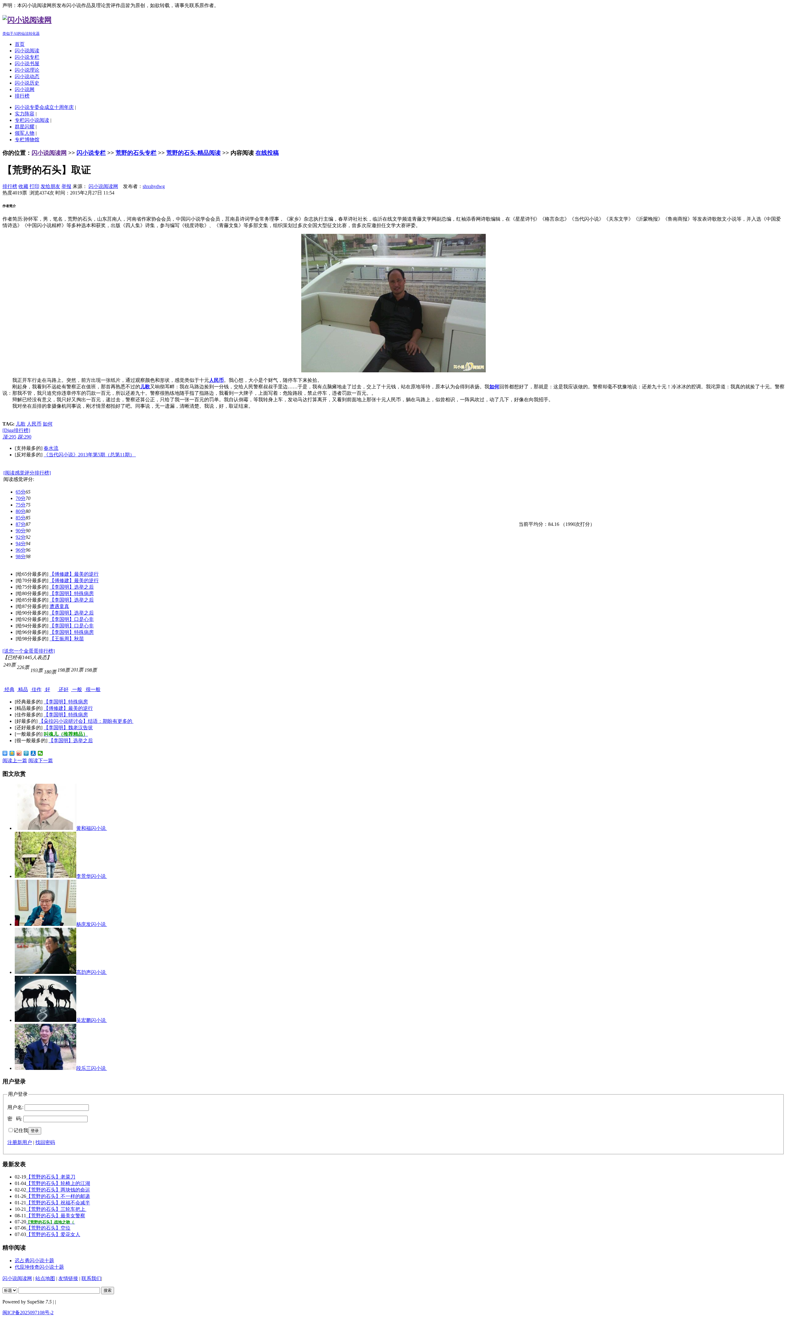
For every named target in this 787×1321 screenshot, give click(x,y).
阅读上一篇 (14, 760)
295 (9, 436)
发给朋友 (50, 186)
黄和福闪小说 (91, 828)
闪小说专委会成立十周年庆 (44, 107)
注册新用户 (19, 1142)
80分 (21, 511)
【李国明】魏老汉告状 (68, 727)
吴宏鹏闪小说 (91, 1020)
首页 (20, 44)
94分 (21, 543)
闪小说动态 (27, 76)
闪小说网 (24, 89)
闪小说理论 (27, 70)
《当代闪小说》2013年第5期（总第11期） (90, 454)
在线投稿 (267, 153)
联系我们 (91, 1278)
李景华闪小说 (91, 876)
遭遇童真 (59, 606)
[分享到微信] (40, 753)
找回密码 (45, 1142)
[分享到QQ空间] (12, 753)
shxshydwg (154, 186)
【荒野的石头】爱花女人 (53, 1234)
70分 (21, 498)
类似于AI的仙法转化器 (21, 33)
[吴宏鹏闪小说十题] (45, 1020)
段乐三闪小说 (91, 1068)
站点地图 (45, 1278)
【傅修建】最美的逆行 (74, 574)
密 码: (14, 1118)
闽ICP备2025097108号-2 (27, 1312)
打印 (34, 186)
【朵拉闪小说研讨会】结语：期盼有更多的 (86, 721)
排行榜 (22, 95)
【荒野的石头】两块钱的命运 (58, 1189)
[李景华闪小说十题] (45, 876)
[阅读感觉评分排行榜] (27, 472)
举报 (66, 186)
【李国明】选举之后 (71, 587)
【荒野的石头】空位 (48, 1228)
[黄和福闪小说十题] (45, 828)
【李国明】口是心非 (71, 619)
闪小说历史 (27, 83)
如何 (48, 423)
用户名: (15, 1107)
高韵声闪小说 (91, 972)
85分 (21, 517)
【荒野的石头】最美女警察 (55, 1215)
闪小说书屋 (27, 63)
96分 (21, 550)
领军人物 (24, 133)
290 (24, 436)
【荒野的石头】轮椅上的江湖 (58, 1183)
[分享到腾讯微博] (26, 753)
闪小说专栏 (27, 57)
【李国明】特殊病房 (71, 593)
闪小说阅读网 (49, 153)
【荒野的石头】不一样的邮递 (58, 1196)
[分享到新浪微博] (19, 753)
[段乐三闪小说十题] (45, 1068)
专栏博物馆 (27, 139)
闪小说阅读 (27, 50)
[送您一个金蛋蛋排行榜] (28, 651)
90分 (21, 530)
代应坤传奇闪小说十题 (39, 1267)
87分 (21, 524)
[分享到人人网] (33, 753)
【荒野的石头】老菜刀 (50, 1176)
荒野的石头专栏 (136, 153)
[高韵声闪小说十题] (45, 972)
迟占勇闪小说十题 (34, 1260)
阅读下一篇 (40, 760)
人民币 (34, 423)
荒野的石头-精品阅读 (193, 153)
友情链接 (68, 1278)
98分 (21, 556)
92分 (21, 537)
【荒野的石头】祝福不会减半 (58, 1202)
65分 (21, 491)
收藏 (23, 186)
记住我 (21, 1130)
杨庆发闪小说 (91, 924)
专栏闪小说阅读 (32, 120)
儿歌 (21, 423)
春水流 (51, 448)
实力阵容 (24, 113)
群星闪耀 (24, 126)
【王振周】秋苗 (66, 638)
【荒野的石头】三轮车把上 (56, 1209)
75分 (21, 504)
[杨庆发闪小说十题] (45, 924)
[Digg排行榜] (16, 430)
